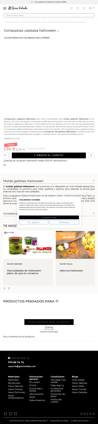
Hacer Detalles (79, 392)
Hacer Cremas (15, 389)
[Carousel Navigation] (49, 288)
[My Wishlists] (72, 8)
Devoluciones (36, 394)
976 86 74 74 (16, 362)
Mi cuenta (34, 382)
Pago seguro (57, 385)
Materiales (13, 380)
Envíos (32, 385)
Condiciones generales (57, 389)
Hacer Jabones (15, 386)
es (90, 8)
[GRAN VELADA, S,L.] (17, 8)
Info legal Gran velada (58, 381)
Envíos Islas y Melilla (35, 389)
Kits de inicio (14, 383)
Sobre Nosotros (37, 400)
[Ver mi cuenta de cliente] (78, 8)
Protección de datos (58, 395)
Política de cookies (56, 400)
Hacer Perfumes (16, 392)
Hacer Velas (78, 386)
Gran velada (78, 380)
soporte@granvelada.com (21, 366)
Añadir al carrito (49, 155)
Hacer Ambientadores (16, 396)
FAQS (32, 397)
